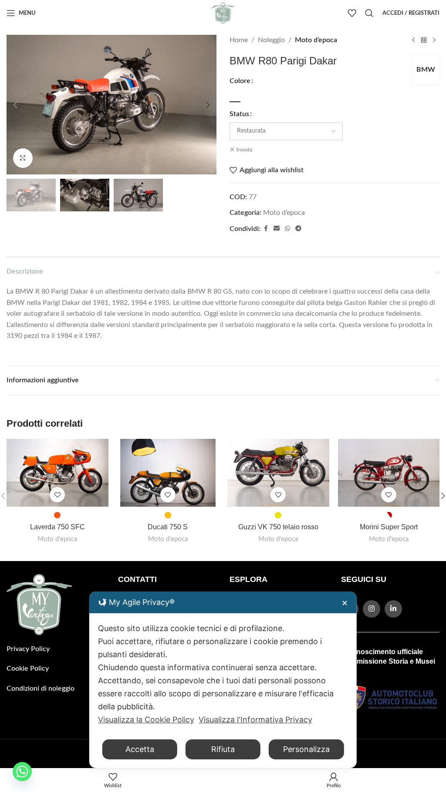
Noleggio (271, 40)
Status (239, 113)
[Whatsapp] (22, 771)
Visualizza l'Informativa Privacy (255, 719)
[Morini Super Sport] (389, 473)
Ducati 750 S (168, 527)
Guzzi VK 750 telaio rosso (278, 527)
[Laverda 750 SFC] (57, 473)
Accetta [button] (139, 749)
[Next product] (434, 40)
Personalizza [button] (306, 749)
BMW (425, 69)
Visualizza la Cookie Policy (146, 719)
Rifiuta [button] (223, 749)
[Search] (369, 13)
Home (239, 40)
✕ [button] (344, 603)
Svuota (244, 149)
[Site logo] (223, 12)
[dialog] (223, 679)
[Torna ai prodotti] (424, 40)
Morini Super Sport (389, 527)
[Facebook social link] (265, 229)
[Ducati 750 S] (168, 473)
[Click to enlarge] (23, 158)
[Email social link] (276, 229)
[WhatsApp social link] (287, 229)
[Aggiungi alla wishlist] (57, 494)
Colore (240, 80)
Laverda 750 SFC (57, 527)
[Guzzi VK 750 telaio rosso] (278, 473)
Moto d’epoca (316, 40)
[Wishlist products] (352, 13)
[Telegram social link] (298, 229)
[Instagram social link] (371, 609)
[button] (15, 105)
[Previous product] (413, 40)
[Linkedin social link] (393, 609)
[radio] (235, 94)
